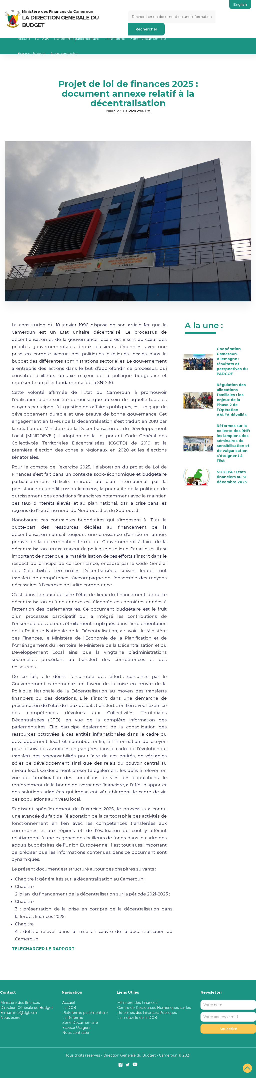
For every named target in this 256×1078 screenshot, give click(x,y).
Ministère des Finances (137, 1002)
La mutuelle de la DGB (137, 1017)
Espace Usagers (32, 53)
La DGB (42, 38)
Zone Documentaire (148, 38)
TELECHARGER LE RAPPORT (43, 948)
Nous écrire (10, 1017)
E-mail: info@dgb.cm (18, 1012)
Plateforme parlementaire (76, 38)
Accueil (24, 38)
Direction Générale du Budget (26, 1007)
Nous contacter (64, 53)
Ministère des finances (20, 1002)
